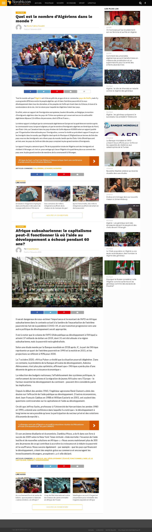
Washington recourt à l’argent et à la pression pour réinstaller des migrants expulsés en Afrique (85, 497)
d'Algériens (38, 168)
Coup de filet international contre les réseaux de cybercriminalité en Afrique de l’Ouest (57, 497)
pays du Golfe (84, 98)
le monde (48, 168)
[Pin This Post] (57, 91)
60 (34, 458)
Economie (71, 3)
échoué (65, 458)
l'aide (84, 458)
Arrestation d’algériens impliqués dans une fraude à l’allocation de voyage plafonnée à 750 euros (28, 206)
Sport (82, 3)
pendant (31, 460)
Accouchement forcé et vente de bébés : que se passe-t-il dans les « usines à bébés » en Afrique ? (29, 497)
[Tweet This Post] (43, 91)
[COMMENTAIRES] (84, 91)
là (89, 458)
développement (55, 458)
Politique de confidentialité (129, 530)
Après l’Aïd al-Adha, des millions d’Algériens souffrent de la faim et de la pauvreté (86, 206)
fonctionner (76, 458)
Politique (49, 3)
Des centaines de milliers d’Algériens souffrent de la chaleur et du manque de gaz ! (56, 206)
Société (60, 3)
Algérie (38, 98)
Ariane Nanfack (33, 249)
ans (45, 458)
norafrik (57, 168)
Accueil (38, 3)
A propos (99, 530)
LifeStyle (92, 3)
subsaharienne (42, 460)
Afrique (39, 458)
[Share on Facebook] (30, 91)
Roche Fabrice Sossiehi (36, 26)
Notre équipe (111, 530)
